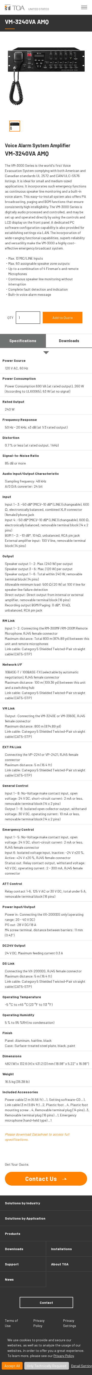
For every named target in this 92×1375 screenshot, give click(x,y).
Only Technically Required (46, 1366)
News (9, 1279)
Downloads (14, 1249)
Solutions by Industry (22, 1203)
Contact (46, 1302)
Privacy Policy (63, 1356)
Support (12, 1264)
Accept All (12, 1366)
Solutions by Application (25, 1218)
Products (12, 1233)
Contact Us (41, 1178)
